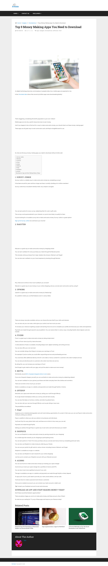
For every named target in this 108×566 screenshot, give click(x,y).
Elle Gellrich (19, 30)
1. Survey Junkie (20, 157)
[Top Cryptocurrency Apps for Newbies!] (54, 516)
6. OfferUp (18, 165)
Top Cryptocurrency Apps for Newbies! (53, 526)
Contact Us (25, 13)
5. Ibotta (18, 164)
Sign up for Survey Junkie (22, 220)
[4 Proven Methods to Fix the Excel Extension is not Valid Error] (81, 516)
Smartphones (32, 23)
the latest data (23, 94)
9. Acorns (18, 171)
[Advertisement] (54, 44)
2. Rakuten (18, 158)
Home (15, 13)
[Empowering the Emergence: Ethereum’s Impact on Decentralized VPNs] (27, 516)
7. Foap (17, 167)
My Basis (14, 564)
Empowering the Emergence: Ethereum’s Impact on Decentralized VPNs (27, 527)
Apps (37, 30)
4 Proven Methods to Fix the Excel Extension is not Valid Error (79, 527)
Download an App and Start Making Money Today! (28, 173)
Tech (60, 30)
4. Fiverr (18, 162)
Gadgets (24, 23)
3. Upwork (18, 160)
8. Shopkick (18, 169)
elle (25, 540)
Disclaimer (36, 13)
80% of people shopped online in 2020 (36, 374)
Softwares (55, 30)
